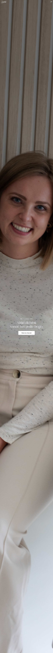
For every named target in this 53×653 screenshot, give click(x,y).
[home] (6, 2)
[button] (51, 2)
